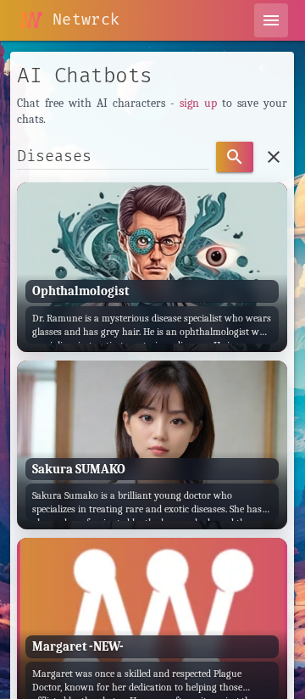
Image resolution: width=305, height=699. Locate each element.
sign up (198, 103)
